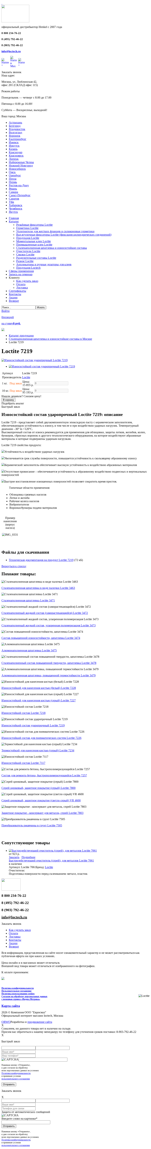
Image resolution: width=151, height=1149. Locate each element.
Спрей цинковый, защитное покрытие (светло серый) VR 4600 (41, 800)
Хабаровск (15, 205)
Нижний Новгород (21, 165)
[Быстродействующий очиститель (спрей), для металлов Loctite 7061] (53, 850)
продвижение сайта (39, 1021)
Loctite (26, 377)
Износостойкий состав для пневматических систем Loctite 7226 (41, 737)
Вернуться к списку (13, 566)
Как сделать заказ (20, 930)
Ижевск (14, 142)
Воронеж (14, 135)
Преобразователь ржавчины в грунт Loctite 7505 (31, 825)
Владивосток (17, 129)
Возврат (14, 946)
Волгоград (15, 132)
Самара (13, 192)
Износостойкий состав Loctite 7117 (23, 762)
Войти (5, 310)
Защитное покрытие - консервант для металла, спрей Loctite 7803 (42, 812)
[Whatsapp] (5, 61)
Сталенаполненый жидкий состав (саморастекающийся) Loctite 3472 (44, 612)
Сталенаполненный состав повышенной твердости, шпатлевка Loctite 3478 (48, 662)
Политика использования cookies (18, 993)
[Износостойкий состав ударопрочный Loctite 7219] (34, 360)
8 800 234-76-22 (11, 33)
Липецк (14, 158)
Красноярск (16, 155)
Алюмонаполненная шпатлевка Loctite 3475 (29, 650)
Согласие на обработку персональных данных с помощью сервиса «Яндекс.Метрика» (24, 997)
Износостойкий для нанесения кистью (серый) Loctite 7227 (38, 700)
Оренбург (15, 175)
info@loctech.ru (11, 51)
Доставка (14, 936)
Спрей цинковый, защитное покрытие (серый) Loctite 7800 (38, 787)
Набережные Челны (21, 162)
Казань (13, 149)
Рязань (13, 188)
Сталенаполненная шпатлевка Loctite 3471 (28, 600)
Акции (13, 943)
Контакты (15, 939)
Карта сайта (10, 1006)
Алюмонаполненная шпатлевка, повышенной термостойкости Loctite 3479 (48, 675)
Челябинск (15, 208)
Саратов (14, 198)
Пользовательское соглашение (16, 991)
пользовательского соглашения (15, 1078)
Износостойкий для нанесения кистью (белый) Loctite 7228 (38, 687)
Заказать (14, 857)
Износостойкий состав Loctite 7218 (23, 712)
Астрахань (15, 122)
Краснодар (15, 152)
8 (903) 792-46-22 (12, 45)
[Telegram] (21, 61)
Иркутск (14, 145)
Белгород (14, 125)
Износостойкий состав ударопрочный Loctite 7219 (33, 725)
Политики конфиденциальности (15, 1073)
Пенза (12, 178)
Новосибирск (17, 168)
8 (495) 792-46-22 (12, 39)
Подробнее (28, 857)
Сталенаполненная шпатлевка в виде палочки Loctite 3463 (38, 587)
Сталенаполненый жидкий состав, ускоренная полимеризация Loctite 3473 (48, 625)
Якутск (13, 211)
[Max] (13, 62)
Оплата (13, 933)
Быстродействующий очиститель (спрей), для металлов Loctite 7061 (51, 860)
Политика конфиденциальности (17, 988)
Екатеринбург (17, 139)
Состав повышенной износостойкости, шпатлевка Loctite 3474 (40, 637)
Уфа (11, 201)
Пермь (13, 182)
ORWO (5, 1021)
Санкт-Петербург (20, 195)
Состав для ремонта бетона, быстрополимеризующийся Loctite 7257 (44, 775)
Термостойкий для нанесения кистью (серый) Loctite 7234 (37, 750)
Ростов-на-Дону (19, 185)
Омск (12, 172)
